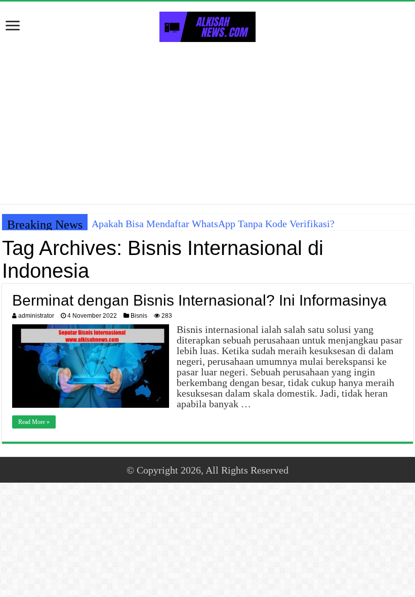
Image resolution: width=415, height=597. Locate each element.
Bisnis (139, 315)
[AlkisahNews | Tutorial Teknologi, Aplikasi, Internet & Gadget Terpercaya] (207, 25)
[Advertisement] (207, 123)
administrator (36, 315)
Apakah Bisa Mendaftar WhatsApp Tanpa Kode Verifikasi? (213, 223)
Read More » (34, 421)
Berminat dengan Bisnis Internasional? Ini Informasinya (199, 300)
